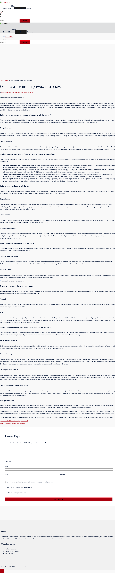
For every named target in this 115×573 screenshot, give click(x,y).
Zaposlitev (22, 8)
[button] (1, 12)
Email (7, 474)
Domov (5, 8)
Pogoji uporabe (9, 553)
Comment (8, 461)
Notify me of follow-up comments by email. (19, 487)
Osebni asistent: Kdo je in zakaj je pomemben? (14, 421)
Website (62, 474)
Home (2, 80)
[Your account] (0, 14)
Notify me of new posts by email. (16, 493)
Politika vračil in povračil (12, 551)
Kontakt (16, 8)
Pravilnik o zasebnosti (11, 549)
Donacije (28, 8)
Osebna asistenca (29, 92)
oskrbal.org (4, 92)
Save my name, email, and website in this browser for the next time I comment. (29, 482)
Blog (9, 8)
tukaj (46, 222)
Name (7, 467)
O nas (12, 6)
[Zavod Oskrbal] (5, 2)
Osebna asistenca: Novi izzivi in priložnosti (12, 423)
